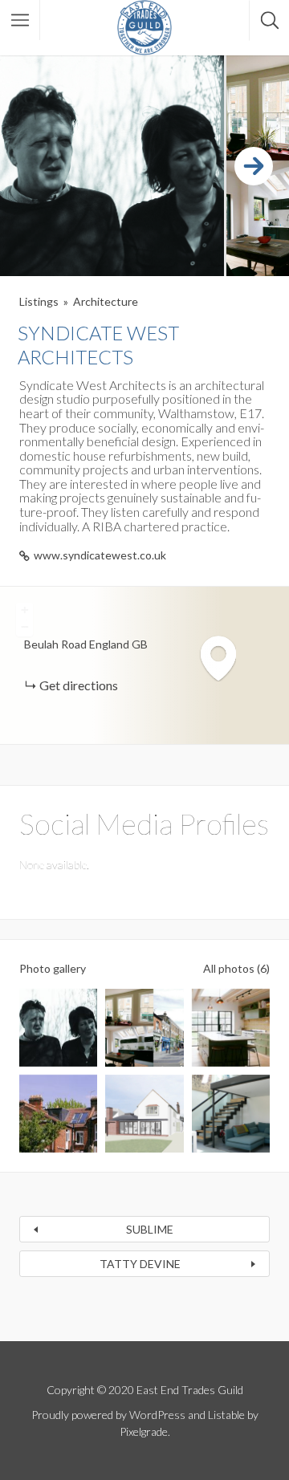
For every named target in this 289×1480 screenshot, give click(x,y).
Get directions (78, 685)
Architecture (105, 301)
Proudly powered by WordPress (108, 1414)
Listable (226, 1414)
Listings (39, 301)
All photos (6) (236, 968)
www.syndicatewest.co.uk (100, 555)
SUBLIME (149, 1229)
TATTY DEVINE (140, 1264)
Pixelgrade (144, 1431)
